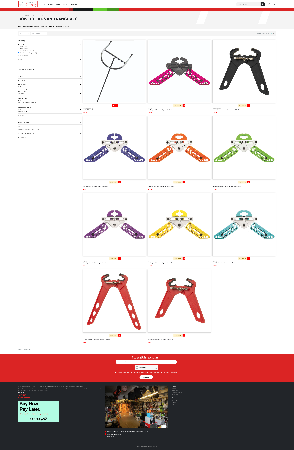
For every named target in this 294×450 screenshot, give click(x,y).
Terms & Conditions (165, 372)
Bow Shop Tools (22, 98)
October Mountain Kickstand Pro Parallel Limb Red (161, 339)
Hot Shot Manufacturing (88, 108)
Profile (173, 404)
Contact (65, 4)
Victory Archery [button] (23, 122)
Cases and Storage (23, 91)
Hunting (43, 10)
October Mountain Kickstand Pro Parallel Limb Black (225, 109)
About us (174, 388)
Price (21, 33)
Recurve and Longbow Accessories (27, 102)
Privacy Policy (175, 394)
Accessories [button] (22, 80)
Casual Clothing (22, 84)
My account (74, 4)
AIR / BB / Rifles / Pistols (100, 10)
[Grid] (271, 33)
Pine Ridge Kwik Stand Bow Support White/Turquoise (226, 263)
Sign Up (146, 377)
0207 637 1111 (24, 395)
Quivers (20, 100)
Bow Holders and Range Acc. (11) (28, 53)
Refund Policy (175, 390)
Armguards (21, 93)
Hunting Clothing (22, 89)
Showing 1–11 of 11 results (263, 33)
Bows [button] (20, 73)
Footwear (20, 86)
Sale (71, 10)
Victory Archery (63, 10)
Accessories (34, 10)
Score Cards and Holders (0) (27, 50)
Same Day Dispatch (113, 10)
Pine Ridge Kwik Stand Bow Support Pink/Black (160, 109)
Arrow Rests (21, 96)
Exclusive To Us (52, 10)
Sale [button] (19, 126)
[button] (274, 4)
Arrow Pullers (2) (24, 46)
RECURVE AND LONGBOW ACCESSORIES (31, 26)
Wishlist (174, 402)
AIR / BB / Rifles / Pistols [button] (26, 133)
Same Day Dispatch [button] (24, 137)
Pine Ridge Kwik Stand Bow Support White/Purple (96, 263)
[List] (273, 33)
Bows (20, 10)
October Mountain (216, 108)
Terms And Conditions (177, 392)
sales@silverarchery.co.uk (114, 434)
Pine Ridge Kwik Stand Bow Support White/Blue (95, 186)
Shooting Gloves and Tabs (24, 107)
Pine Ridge (150, 108)
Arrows (27, 10)
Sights (19, 109)
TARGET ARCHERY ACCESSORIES (47, 26)
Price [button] (20, 59)
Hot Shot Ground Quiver (89, 109)
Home (19, 26)
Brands (58, 4)
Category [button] (21, 44)
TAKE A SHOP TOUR (48, 4)
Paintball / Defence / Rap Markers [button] (29, 129)
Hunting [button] (21, 115)
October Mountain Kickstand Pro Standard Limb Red (96, 339)
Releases (20, 105)
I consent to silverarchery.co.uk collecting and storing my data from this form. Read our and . (146, 373)
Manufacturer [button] (23, 55)
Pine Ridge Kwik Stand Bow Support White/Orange (161, 186)
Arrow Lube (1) (24, 48)
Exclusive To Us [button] (23, 119)
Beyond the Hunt (22, 111)
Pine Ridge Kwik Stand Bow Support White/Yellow (160, 263)
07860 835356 (24, 397)
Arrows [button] (20, 76)
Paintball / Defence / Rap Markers (83, 10)
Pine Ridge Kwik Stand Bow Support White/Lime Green (226, 186)
